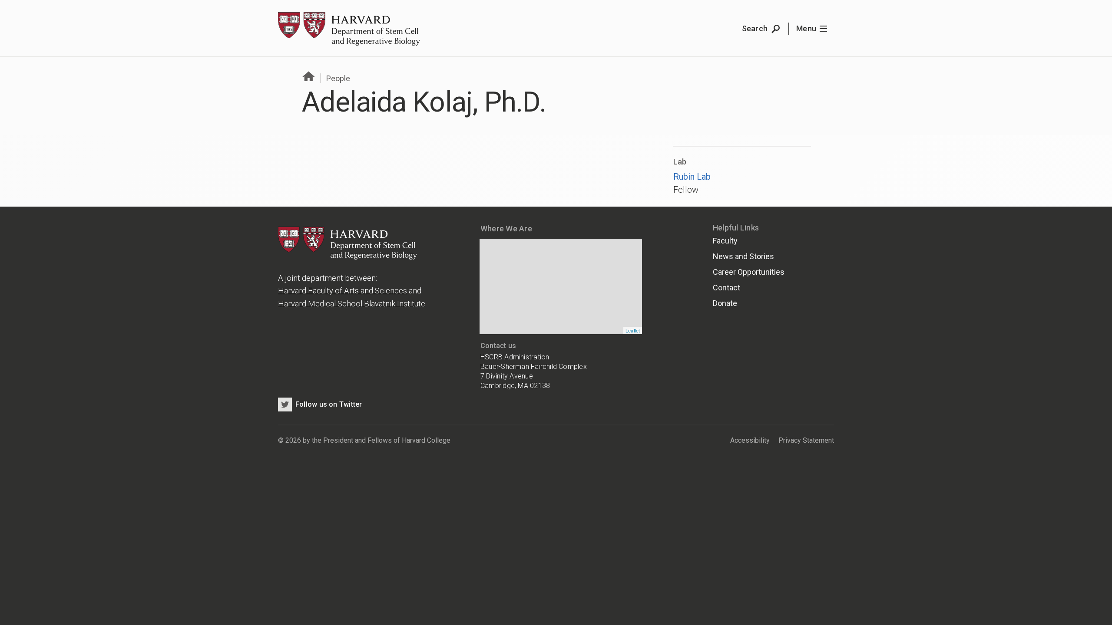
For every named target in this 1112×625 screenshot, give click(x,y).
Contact (726, 287)
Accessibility (750, 440)
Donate (725, 303)
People (338, 78)
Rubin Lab (692, 176)
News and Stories (743, 256)
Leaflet (633, 330)
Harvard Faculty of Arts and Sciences (342, 290)
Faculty (725, 240)
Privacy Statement (806, 440)
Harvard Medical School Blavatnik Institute (351, 303)
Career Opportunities (748, 271)
